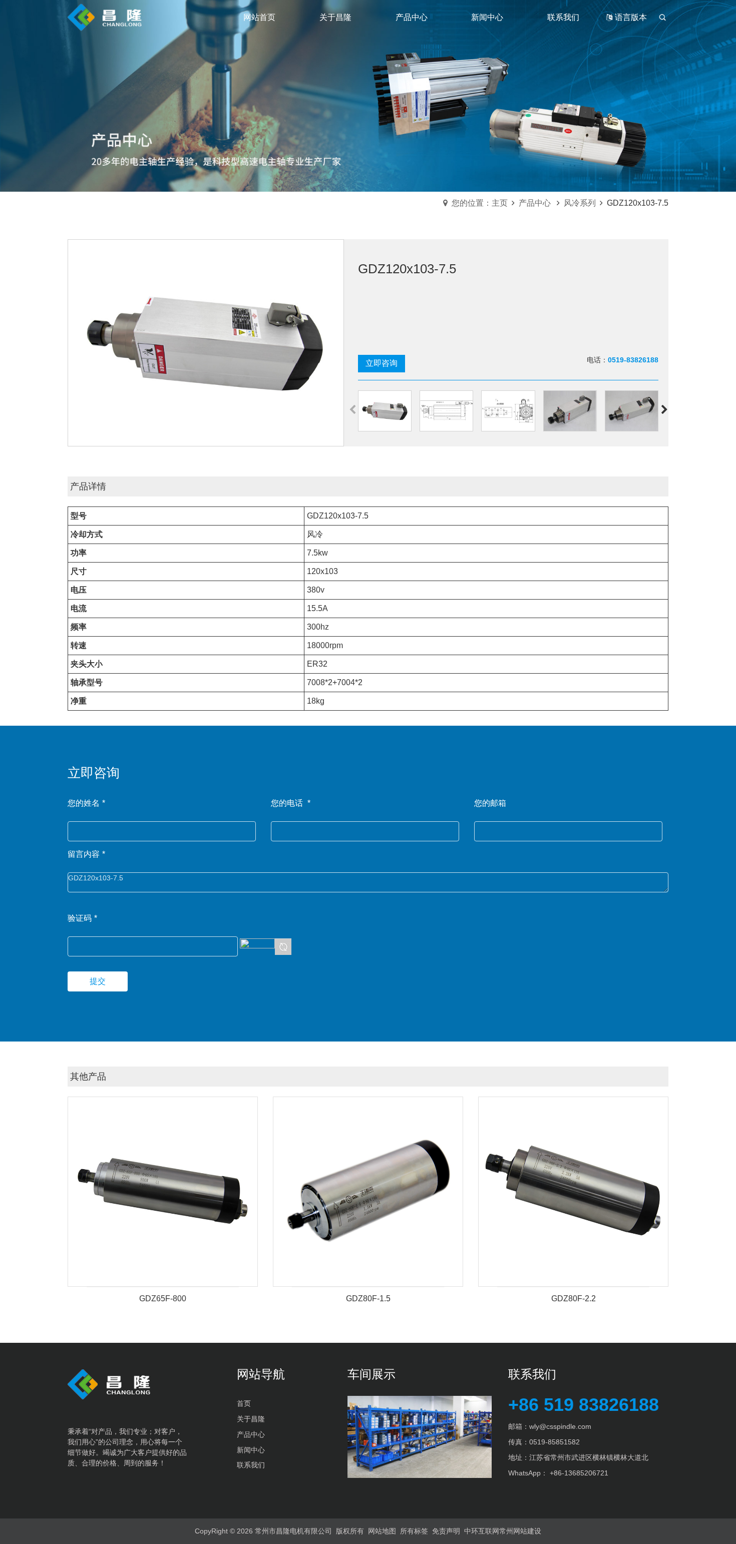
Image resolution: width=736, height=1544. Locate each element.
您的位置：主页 (480, 203)
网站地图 (382, 1531)
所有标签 (414, 1531)
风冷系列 (580, 203)
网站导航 (261, 1374)
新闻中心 (251, 1450)
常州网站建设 (520, 1531)
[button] (664, 411)
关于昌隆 (251, 1419)
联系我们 (251, 1465)
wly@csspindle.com (560, 1426)
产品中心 (535, 203)
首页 (244, 1403)
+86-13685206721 (579, 1473)
